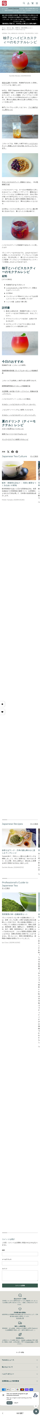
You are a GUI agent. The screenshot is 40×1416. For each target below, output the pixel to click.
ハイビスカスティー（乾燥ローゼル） (18, 182)
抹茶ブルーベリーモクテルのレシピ (14, 434)
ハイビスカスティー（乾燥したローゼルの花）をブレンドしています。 (20, 146)
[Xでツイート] (8, 452)
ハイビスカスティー (13, 288)
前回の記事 (6, 83)
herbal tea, (6, 33)
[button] (32, 3)
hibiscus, (14, 33)
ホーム (3, 28)
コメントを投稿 (20, 1285)
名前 (3, 1250)
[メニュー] (37, 3)
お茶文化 (28, 1340)
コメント (4, 1268)
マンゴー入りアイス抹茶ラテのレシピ (15, 439)
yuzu (36, 33)
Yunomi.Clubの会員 (13, 8)
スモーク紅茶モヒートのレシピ (13, 428)
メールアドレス (6, 1259)
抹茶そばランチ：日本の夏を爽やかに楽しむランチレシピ (18, 851)
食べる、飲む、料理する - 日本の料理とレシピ (19, 28)
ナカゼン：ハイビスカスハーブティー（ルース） (19, 404)
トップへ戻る (20, 1352)
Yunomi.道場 (29, 1342)
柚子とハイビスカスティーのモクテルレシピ (13, 29)
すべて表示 (34, 456)
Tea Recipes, (29, 33)
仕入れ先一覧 (20, 1318)
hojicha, (21, 33)
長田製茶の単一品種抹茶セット (15, 914)
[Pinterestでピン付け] (17, 452)
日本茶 (23, 1340)
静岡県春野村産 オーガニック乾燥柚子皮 (16, 386)
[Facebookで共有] (12, 452)
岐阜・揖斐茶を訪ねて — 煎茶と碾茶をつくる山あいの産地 (19, 484)
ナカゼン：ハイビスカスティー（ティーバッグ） (19, 415)
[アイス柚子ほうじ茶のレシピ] (3, 1413)
